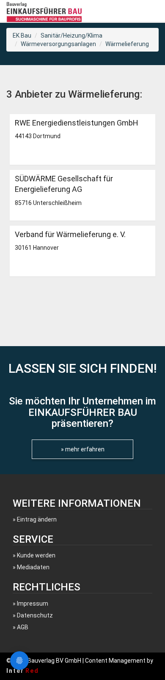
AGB (22, 627)
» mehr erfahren (82, 449)
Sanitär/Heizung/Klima (71, 35)
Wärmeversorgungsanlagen (58, 44)
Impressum (32, 603)
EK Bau (22, 35)
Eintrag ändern (37, 519)
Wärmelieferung (127, 44)
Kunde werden (36, 555)
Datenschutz (35, 615)
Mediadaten (33, 567)
